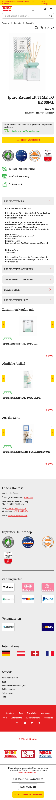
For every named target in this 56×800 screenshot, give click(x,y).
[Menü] (51, 9)
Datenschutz (16, 718)
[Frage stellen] (41, 28)
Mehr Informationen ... (28, 772)
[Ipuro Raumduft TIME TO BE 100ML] (28, 380)
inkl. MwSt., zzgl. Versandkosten (39, 113)
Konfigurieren (28, 787)
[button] (28, 169)
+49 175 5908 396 (20, 511)
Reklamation (7, 693)
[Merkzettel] (39, 9)
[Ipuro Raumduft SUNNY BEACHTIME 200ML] (28, 434)
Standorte (28, 497)
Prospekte (48, 718)
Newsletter (32, 713)
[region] (28, 62)
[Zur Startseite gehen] (7, 9)
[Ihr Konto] (33, 9)
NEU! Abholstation (10, 678)
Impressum (45, 713)
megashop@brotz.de (17, 515)
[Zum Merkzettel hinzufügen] (52, 28)
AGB (5, 718)
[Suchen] (50, 16)
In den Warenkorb (30, 140)
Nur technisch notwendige (28, 779)
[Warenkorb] (45, 9)
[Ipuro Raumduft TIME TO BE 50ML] (27, 62)
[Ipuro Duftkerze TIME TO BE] (28, 326)
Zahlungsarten (8, 689)
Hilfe (4, 697)
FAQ (4, 681)
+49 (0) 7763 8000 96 (16, 508)
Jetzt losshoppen (46, 3)
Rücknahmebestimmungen (14, 685)
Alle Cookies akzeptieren (28, 794)
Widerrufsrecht (33, 718)
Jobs (21, 713)
